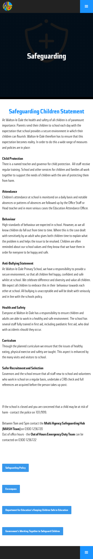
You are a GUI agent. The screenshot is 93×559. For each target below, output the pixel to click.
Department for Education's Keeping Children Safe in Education (36, 510)
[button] (86, 6)
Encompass (11, 488)
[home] (6, 6)
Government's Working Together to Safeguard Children (32, 531)
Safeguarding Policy (15, 467)
